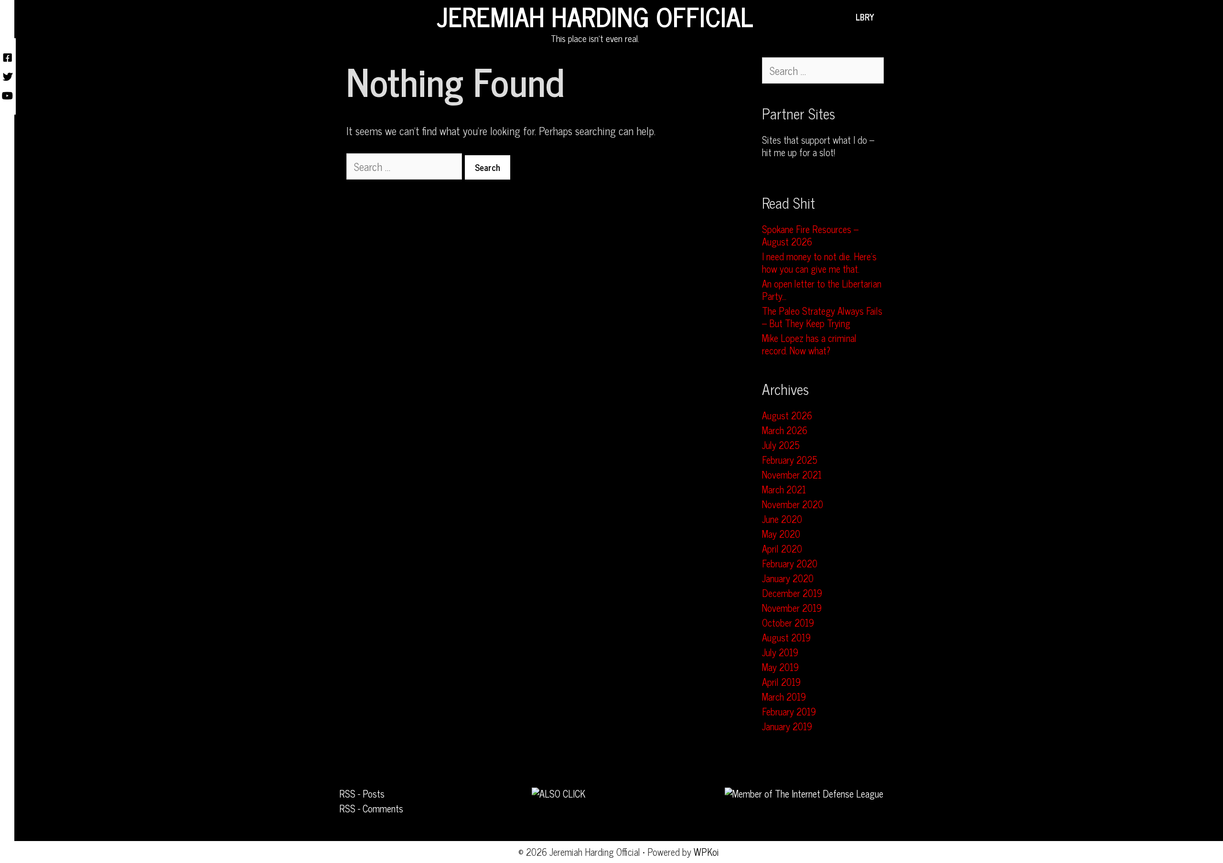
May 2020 (781, 534)
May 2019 (780, 667)
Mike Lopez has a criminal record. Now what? (809, 344)
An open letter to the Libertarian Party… (821, 290)
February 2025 (789, 460)
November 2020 (792, 504)
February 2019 (789, 711)
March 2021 (784, 489)
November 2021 (792, 474)
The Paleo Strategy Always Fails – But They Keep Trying (822, 317)
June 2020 (782, 519)
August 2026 (787, 415)
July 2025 (781, 445)
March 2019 (784, 696)
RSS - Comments (371, 808)
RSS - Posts (362, 793)
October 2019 (788, 622)
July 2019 (780, 652)
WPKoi (706, 852)
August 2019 (786, 637)
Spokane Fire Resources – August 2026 (810, 235)
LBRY (865, 17)
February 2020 (789, 563)
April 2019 (781, 682)
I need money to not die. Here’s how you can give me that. (819, 262)
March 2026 (784, 430)
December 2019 (792, 593)
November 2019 (792, 608)
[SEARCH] (888, 16)
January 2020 (788, 578)
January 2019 (787, 726)
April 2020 (782, 548)
